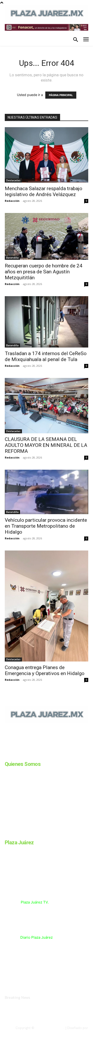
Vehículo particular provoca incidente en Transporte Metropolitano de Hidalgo (46, 526)
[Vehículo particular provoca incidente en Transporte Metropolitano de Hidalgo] (46, 492)
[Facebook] (6, 755)
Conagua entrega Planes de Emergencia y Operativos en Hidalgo (44, 670)
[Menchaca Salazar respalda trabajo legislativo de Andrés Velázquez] (46, 155)
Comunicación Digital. (71, 1032)
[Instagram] (18, 755)
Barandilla (12, 257)
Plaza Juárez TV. (35, 902)
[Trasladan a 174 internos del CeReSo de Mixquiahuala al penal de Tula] (46, 322)
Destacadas (13, 180)
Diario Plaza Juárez (36, 937)
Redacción (12, 201)
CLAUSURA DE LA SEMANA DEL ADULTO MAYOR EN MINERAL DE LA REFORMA (46, 445)
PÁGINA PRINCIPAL (61, 95)
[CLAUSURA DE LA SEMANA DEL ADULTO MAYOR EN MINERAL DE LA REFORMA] (46, 405)
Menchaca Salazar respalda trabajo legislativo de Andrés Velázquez (43, 191)
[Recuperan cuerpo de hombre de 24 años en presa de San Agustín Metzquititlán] (46, 236)
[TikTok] (42, 755)
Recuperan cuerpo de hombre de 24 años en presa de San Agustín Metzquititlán (43, 271)
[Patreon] (30, 755)
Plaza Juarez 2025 (49, 1028)
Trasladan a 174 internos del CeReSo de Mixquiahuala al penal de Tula (46, 356)
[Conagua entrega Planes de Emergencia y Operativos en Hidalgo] (46, 606)
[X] (54, 755)
